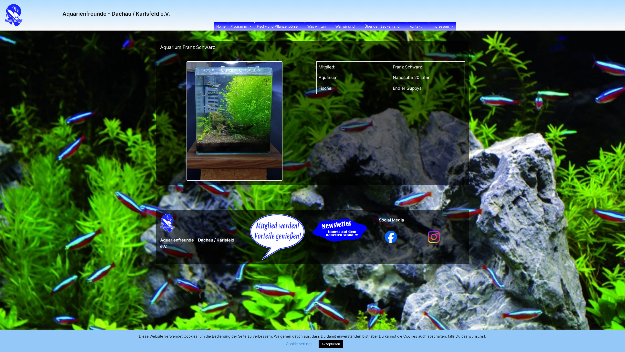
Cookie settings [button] (299, 343)
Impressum (440, 26)
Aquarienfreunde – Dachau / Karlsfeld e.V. (116, 14)
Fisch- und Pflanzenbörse (277, 26)
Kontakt (415, 26)
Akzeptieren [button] (331, 344)
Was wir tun (316, 26)
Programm (238, 26)
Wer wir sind (345, 26)
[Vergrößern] (276, 67)
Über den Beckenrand (382, 26)
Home (221, 26)
